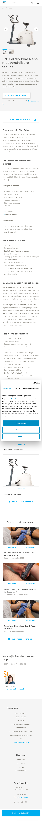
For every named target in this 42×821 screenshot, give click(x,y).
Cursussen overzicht (22, 639)
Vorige (6, 29)
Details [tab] (17, 388)
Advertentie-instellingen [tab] (31, 388)
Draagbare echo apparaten (21, 735)
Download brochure (19, 119)
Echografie (21, 717)
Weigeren (21, 436)
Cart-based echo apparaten (21, 731)
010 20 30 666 (10, 687)
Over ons (21, 760)
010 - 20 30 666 (21, 795)
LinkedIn (18, 802)
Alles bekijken (20, 742)
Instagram (26, 802)
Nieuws (21, 767)
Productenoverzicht (22, 502)
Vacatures (21, 763)
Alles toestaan (21, 423)
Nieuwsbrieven (21, 771)
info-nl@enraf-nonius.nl (14, 689)
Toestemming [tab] (7, 388)
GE (21, 739)
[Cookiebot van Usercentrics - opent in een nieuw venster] (31, 383)
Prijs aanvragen (21, 813)
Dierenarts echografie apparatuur (21, 726)
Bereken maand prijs (16, 95)
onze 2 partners (13, 399)
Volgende (36, 29)
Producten (9, 8)
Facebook (15, 802)
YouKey (21, 720)
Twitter (22, 802)
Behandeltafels (21, 713)
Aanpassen (20, 430)
